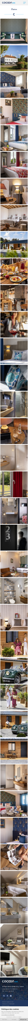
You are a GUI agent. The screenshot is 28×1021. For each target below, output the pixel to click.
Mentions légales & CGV (7, 1002)
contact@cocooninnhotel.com (9, 989)
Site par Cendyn (5, 1006)
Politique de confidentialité (8, 1004)
